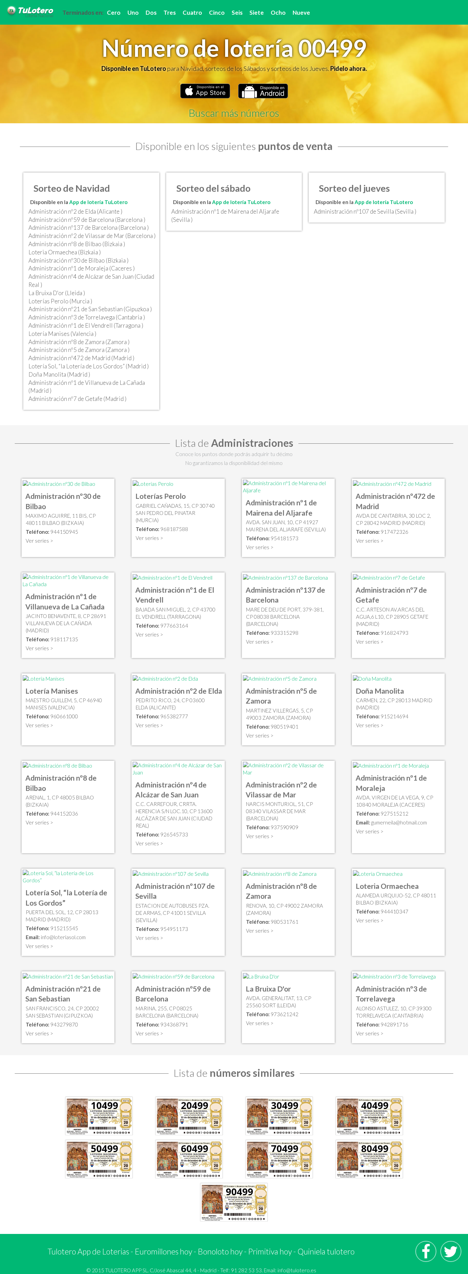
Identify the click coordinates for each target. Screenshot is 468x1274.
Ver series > (39, 541)
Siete (256, 12)
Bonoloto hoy (220, 1251)
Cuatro (192, 12)
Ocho (278, 12)
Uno (133, 12)
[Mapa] (59, 483)
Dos (151, 12)
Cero (114, 12)
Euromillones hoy (163, 1251)
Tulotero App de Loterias (88, 1251)
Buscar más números (234, 112)
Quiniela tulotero (326, 1251)
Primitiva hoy (270, 1251)
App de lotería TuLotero (98, 202)
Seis (237, 12)
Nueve (301, 12)
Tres (169, 12)
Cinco (217, 12)
